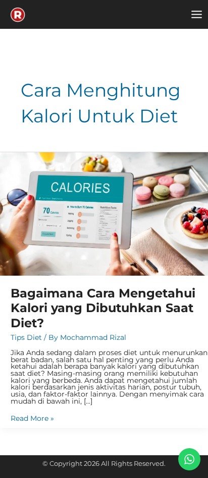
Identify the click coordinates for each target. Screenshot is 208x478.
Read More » (32, 418)
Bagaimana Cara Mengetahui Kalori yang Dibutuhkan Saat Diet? (103, 308)
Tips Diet (26, 337)
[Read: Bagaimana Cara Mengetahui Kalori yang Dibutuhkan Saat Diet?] (104, 213)
